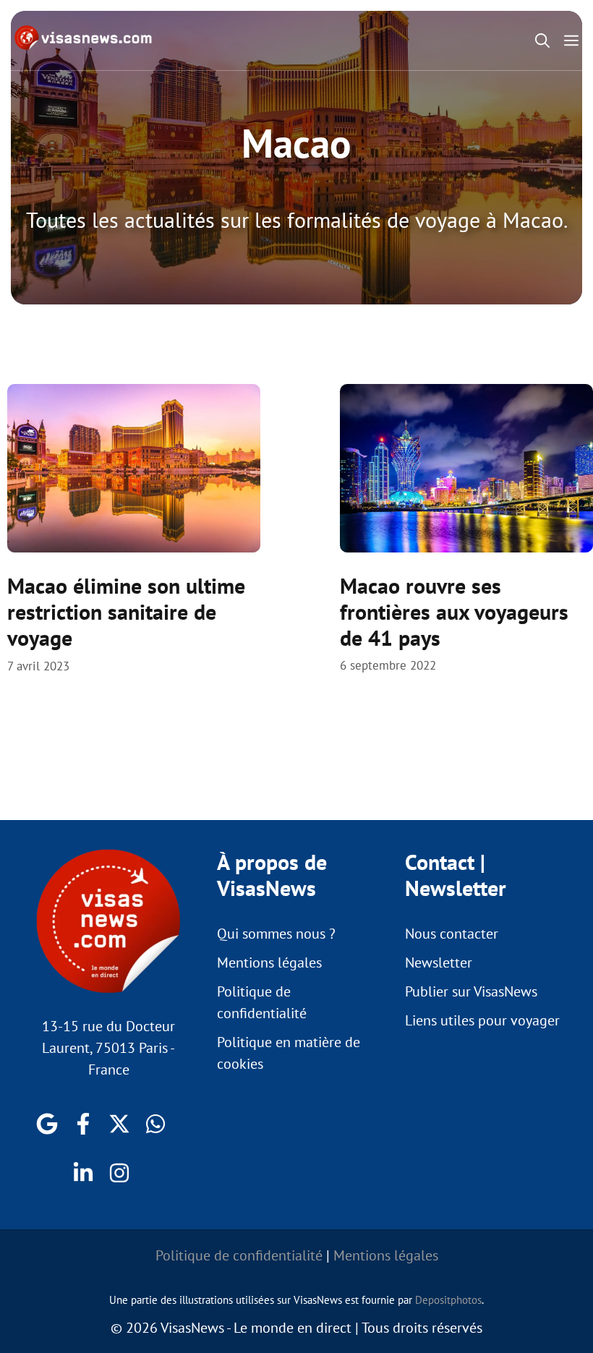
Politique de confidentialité (239, 1255)
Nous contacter (451, 933)
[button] (542, 40)
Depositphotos (448, 1300)
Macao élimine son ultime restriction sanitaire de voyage (126, 611)
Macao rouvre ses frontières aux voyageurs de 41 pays (454, 611)
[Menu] (575, 40)
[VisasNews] (83, 37)
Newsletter (438, 962)
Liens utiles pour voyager (482, 1020)
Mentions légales (269, 962)
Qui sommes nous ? (276, 933)
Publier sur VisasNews (471, 991)
